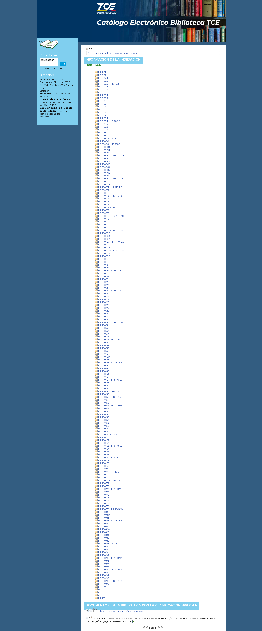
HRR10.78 (103, 503)
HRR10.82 (103, 523)
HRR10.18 (103, 276)
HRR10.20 (104, 284)
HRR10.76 (103, 497)
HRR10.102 (104, 152)
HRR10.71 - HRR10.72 (110, 480)
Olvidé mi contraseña (51, 67)
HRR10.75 (103, 494)
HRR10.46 (103, 374)
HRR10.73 (103, 486)
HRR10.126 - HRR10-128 (111, 250)
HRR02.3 (103, 86)
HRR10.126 (104, 247)
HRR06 (102, 106)
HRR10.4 (103, 353)
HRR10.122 (104, 233)
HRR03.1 (103, 95)
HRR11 (101, 589)
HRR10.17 (103, 273)
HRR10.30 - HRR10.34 (110, 322)
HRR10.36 (103, 342)
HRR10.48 (104, 382)
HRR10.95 (103, 566)
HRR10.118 (104, 213)
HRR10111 (103, 586)
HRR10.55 (103, 414)
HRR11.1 (102, 592)
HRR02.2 (103, 80)
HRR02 (102, 75)
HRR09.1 (103, 118)
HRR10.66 (103, 454)
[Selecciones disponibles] (95, 611)
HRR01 (102, 72)
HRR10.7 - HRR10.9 (108, 471)
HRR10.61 (103, 437)
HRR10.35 (103, 336)
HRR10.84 (104, 529)
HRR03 (102, 92)
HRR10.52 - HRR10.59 (110, 405)
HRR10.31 (103, 325)
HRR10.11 (103, 181)
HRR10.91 (103, 552)
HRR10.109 (104, 175)
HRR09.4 (103, 129)
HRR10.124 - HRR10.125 (111, 241)
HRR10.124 (104, 238)
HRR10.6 (103, 428)
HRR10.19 (103, 279)
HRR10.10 (103, 141)
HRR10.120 (104, 224)
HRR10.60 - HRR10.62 (110, 434)
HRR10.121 (103, 227)
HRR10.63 (103, 442)
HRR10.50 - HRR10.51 (110, 397)
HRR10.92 (103, 555)
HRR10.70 (104, 474)
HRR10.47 (103, 376)
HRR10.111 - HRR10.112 (110, 187)
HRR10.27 (103, 307)
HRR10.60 (104, 431)
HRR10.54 (103, 411)
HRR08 (102, 112)
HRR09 (102, 115)
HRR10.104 (104, 161)
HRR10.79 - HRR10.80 (110, 509)
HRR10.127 (104, 253)
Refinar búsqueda (133, 611)
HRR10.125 (104, 244)
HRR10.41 (103, 359)
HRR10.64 (103, 448)
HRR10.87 (103, 537)
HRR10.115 (103, 201)
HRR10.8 (103, 511)
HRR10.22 (103, 293)
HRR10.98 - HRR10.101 (110, 580)
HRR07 (102, 109)
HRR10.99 (103, 583)
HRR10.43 (103, 368)
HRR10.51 (103, 399)
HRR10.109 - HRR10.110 (111, 178)
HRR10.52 (103, 402)
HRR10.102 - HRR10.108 (111, 155)
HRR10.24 (103, 299)
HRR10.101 (104, 149)
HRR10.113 (103, 192)
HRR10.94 (103, 563)
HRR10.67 (103, 460)
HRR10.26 (103, 305)
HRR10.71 (103, 477)
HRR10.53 (103, 408)
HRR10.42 (103, 365)
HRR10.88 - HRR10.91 (110, 543)
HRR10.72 (103, 483)
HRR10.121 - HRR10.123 (110, 230)
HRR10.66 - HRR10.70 (110, 457)
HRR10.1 (102, 135)
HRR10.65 (103, 451)
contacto (44, 116)
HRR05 (102, 103)
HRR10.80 (104, 514)
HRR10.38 (103, 348)
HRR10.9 (103, 546)
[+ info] (87, 618)
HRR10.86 (103, 534)
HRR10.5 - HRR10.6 (108, 391)
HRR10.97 (103, 575)
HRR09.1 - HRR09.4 (109, 121)
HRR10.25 (103, 302)
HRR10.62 (103, 440)
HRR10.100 (104, 146)
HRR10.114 (104, 198)
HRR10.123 (104, 236)
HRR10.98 (103, 578)
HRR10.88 (104, 540)
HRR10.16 (103, 267)
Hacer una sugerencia (111, 611)
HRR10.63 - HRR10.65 (110, 445)
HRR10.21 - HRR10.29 (110, 290)
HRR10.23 (103, 296)
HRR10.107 (104, 169)
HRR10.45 (103, 371)
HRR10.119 (103, 218)
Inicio (92, 48)
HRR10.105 (104, 164)
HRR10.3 (103, 316)
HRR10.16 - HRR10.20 (110, 270)
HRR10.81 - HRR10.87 (110, 520)
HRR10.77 (103, 500)
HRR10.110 (104, 184)
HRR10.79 (103, 506)
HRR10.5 (103, 388)
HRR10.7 (103, 468)
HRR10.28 (103, 310)
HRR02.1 (103, 77)
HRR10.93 (103, 560)
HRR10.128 (104, 256)
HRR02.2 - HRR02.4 (109, 83)
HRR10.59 (103, 425)
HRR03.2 (103, 98)
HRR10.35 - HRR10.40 (110, 339)
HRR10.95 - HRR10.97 (110, 569)
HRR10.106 (104, 167)
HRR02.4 (103, 89)
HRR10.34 (103, 333)
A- (39, 41)
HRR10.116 (103, 204)
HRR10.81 (103, 517)
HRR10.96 (103, 572)
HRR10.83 (103, 526)
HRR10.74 (103, 491)
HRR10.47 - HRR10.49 (110, 379)
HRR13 (101, 598)
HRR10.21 (103, 287)
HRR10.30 (104, 319)
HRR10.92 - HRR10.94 (110, 557)
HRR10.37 (103, 345)
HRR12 (101, 595)
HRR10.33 (103, 330)
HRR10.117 (103, 210)
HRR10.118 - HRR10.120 (111, 215)
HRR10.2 (103, 282)
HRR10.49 (103, 385)
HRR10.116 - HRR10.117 (110, 207)
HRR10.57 (103, 419)
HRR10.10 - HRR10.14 (110, 144)
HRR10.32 (103, 328)
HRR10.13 (103, 259)
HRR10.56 (103, 417)
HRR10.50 (103, 394)
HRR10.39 (103, 351)
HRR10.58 (103, 422)
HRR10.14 (103, 261)
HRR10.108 (104, 172)
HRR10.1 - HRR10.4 (108, 138)
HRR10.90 (104, 549)
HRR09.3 (103, 126)
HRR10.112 (103, 190)
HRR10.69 (103, 465)
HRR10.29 (103, 313)
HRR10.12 (103, 221)
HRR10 (102, 132)
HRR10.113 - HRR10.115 (110, 195)
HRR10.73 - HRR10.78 (110, 488)
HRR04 (102, 100)
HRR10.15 (103, 264)
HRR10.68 (103, 463)
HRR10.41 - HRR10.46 (110, 362)
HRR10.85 (103, 532)
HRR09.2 (103, 123)
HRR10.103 (104, 158)
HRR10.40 (104, 356)
